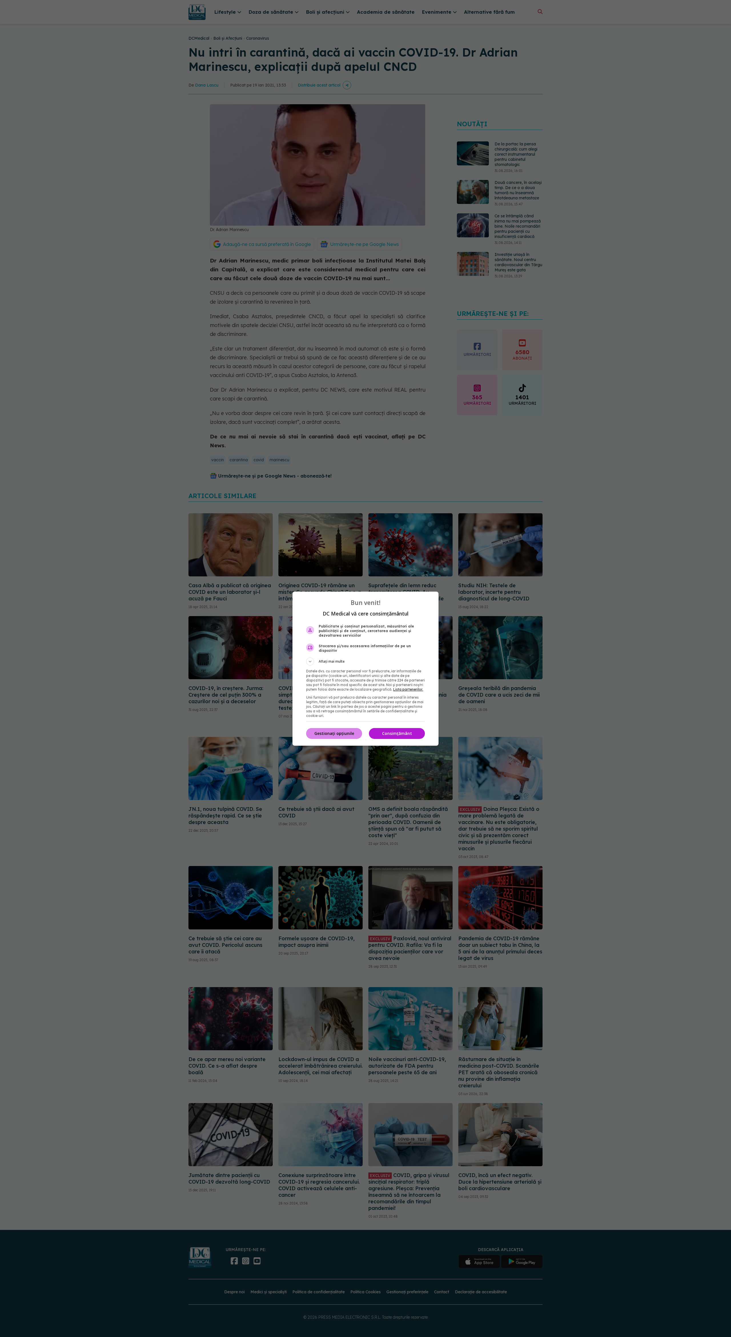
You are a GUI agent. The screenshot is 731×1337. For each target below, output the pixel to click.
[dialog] (365, 669)
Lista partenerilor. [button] (408, 689)
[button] (365, 662)
